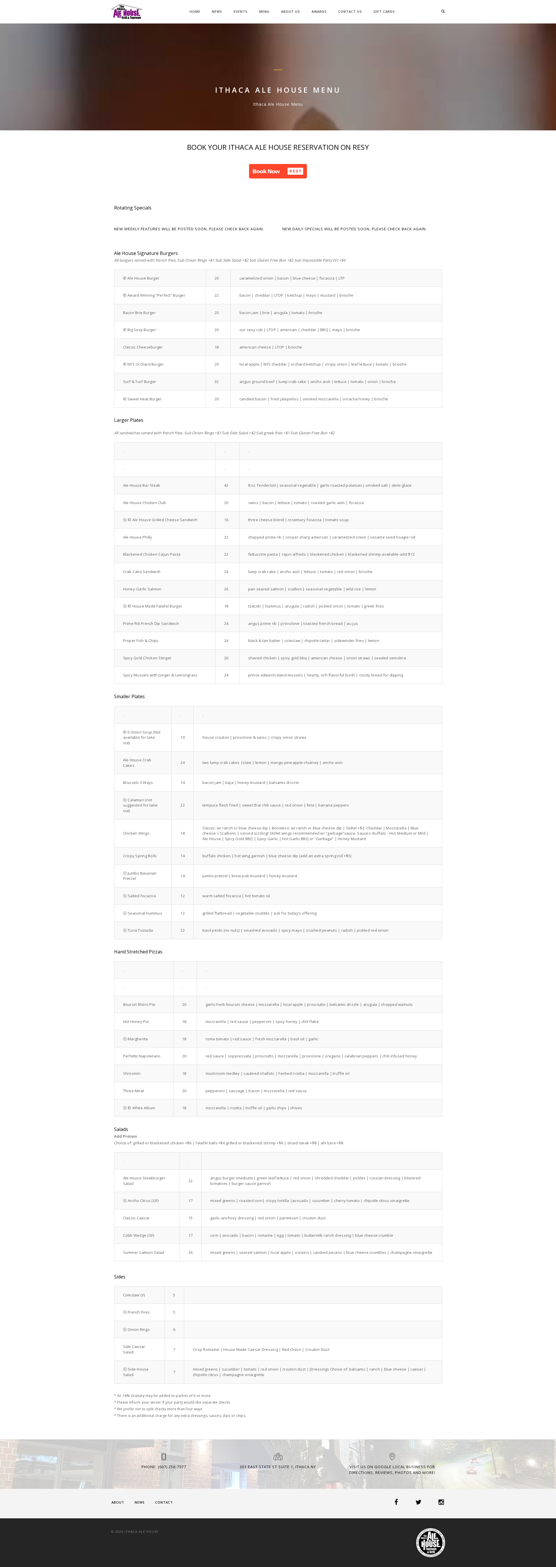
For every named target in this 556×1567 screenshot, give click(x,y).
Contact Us (350, 11)
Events (241, 11)
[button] (278, 171)
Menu (264, 11)
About (117, 1502)
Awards (319, 11)
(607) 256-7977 (172, 1466)
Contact (164, 1502)
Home (195, 11)
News (217, 11)
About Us (290, 11)
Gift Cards (384, 11)
